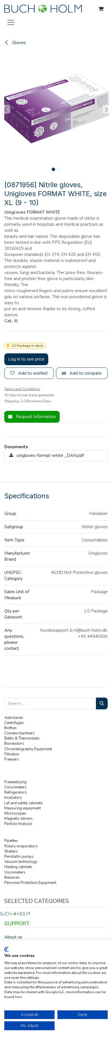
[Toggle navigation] (10, 22)
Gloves (18, 42)
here (18, 997)
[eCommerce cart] (101, 9)
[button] (5, 109)
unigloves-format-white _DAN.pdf (50, 455)
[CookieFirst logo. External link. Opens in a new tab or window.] (6, 949)
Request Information (35, 417)
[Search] (102, 703)
